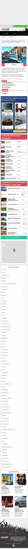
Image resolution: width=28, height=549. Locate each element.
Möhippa (4, 381)
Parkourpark (5, 401)
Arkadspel (4, 278)
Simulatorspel (5, 421)
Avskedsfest (5, 286)
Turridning (4, 449)
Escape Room (5, 321)
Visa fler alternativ (19, 131)
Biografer (4, 301)
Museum (4, 387)
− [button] (3, 245)
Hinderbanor (5, 338)
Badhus (3, 292)
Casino (3, 309)
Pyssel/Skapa (5, 404)
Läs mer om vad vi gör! (20, 540)
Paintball (4, 395)
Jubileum (4, 341)
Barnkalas (4, 295)
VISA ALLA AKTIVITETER (13, 237)
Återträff (4, 281)
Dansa (3, 312)
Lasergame (4, 361)
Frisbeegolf (4, 332)
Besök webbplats (8, 83)
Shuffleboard (5, 418)
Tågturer (4, 435)
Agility (3, 272)
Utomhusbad (5, 455)
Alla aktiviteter (7, 467)
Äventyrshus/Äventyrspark (8, 283)
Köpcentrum (5, 355)
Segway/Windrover (6, 412)
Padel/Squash (5, 392)
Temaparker (4, 444)
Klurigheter (5, 349)
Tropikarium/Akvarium (7, 447)
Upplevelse (4, 452)
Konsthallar (5, 352)
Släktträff (4, 427)
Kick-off (4, 346)
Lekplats (4, 369)
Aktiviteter (11, 36)
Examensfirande (5, 324)
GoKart (3, 335)
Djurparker (4, 318)
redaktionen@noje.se (17, 543)
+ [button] (3, 243)
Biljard (3, 298)
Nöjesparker (5, 389)
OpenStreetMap (15, 262)
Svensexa (4, 432)
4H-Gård (4, 269)
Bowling (4, 306)
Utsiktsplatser (5, 458)
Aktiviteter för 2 (6, 275)
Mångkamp (4, 375)
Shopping (4, 415)
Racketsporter (5, 407)
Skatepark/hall (5, 424)
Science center (5, 409)
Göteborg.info (4, 36)
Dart (3, 315)
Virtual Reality (5, 461)
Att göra (6, 33)
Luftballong (5, 372)
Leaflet (6, 262)
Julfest (3, 344)
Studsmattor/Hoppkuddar (8, 429)
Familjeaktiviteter (6, 326)
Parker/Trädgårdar (6, 398)
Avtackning (4, 289)
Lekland (4, 367)
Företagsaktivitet (6, 329)
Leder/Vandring (5, 364)
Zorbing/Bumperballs (7, 464)
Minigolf (4, 378)
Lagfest (3, 358)
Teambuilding (5, 438)
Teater (3, 441)
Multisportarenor (6, 384)
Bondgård (4, 304)
